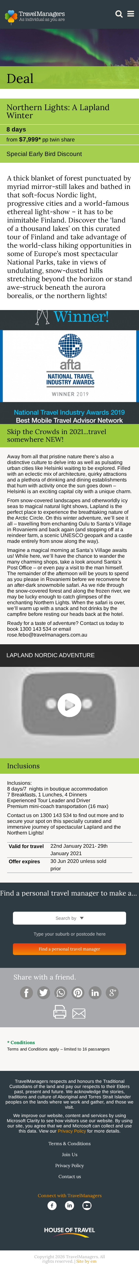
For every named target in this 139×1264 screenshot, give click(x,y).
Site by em (86, 1261)
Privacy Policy (72, 1131)
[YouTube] (87, 1205)
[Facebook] (52, 1205)
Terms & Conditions (69, 1143)
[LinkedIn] (70, 1205)
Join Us (69, 1154)
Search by (67, 918)
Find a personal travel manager (69, 949)
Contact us (70, 1176)
